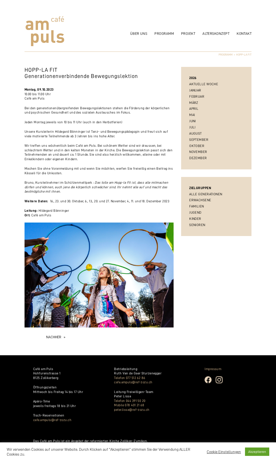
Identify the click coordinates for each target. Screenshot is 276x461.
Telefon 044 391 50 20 (129, 400)
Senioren (197, 225)
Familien (196, 206)
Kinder (195, 218)
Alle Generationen (205, 194)
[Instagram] (221, 383)
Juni (192, 121)
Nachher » (55, 337)
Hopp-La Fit (243, 54)
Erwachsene (200, 200)
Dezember (198, 158)
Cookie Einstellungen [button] (224, 452)
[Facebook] (210, 383)
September (198, 139)
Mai (192, 115)
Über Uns (138, 33)
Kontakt (244, 33)
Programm (164, 33)
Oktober (196, 146)
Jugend (195, 212)
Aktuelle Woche (203, 84)
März (193, 102)
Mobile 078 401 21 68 (129, 405)
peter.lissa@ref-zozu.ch (131, 409)
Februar (196, 96)
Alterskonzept (215, 33)
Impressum (213, 369)
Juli (192, 127)
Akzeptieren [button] (257, 451)
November (198, 151)
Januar (195, 90)
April (193, 108)
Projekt (188, 33)
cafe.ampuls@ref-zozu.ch (52, 420)
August (195, 133)
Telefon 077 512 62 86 (129, 378)
